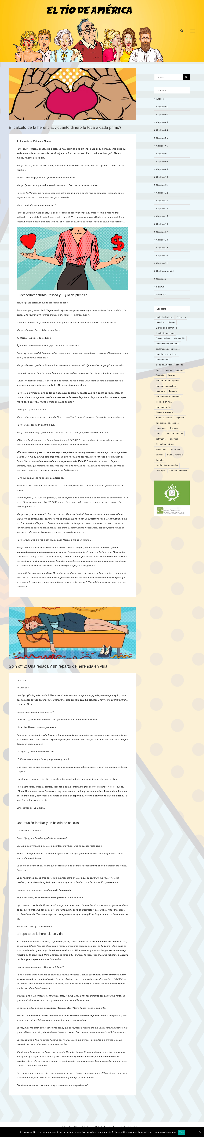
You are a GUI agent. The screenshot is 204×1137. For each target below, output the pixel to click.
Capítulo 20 (162, 255)
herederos (160, 391)
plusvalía (174, 439)
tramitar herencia (175, 455)
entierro (179, 365)
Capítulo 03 (162, 122)
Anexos (160, 98)
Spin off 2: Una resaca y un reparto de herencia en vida (58, 666)
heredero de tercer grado (167, 381)
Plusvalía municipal (165, 444)
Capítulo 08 (162, 161)
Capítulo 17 (162, 232)
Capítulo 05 (162, 138)
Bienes (171, 322)
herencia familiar (163, 407)
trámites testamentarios (167, 465)
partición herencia (175, 433)
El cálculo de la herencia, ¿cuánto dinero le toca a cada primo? (65, 127)
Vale (181, 1132)
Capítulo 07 (162, 153)
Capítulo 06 (162, 145)
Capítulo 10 (162, 177)
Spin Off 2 (161, 294)
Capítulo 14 (162, 208)
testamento (176, 449)
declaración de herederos (167, 344)
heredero (172, 375)
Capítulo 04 (162, 130)
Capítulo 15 (162, 216)
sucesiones (161, 449)
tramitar (159, 455)
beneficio (160, 322)
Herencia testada (164, 418)
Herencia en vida (163, 402)
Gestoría (160, 375)
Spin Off (160, 286)
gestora (179, 370)
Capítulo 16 (162, 224)
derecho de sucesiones (166, 354)
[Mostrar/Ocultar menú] (193, 31)
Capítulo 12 (162, 192)
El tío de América (164, 365)
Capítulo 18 (162, 239)
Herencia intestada (164, 412)
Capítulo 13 (162, 200)
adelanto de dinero (164, 317)
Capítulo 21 (162, 263)
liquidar (117, 514)
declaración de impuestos (168, 349)
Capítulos (161, 279)
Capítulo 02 (162, 114)
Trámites (160, 460)
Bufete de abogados (165, 333)
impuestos (161, 428)
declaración (179, 338)
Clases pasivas (163, 338)
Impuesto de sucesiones (167, 423)
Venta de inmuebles (178, 471)
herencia (173, 391)
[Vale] (200, 1132)
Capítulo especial (165, 271)
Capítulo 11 (162, 185)
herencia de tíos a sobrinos (168, 397)
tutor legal (160, 471)
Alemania (181, 317)
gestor (169, 370)
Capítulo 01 (162, 106)
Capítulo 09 (162, 169)
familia (159, 370)
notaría (159, 433)
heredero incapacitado (166, 386)
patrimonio (161, 439)
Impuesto (180, 418)
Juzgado (174, 428)
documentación (163, 359)
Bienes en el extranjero (166, 328)
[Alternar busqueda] (181, 30)
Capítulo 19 (162, 247)
